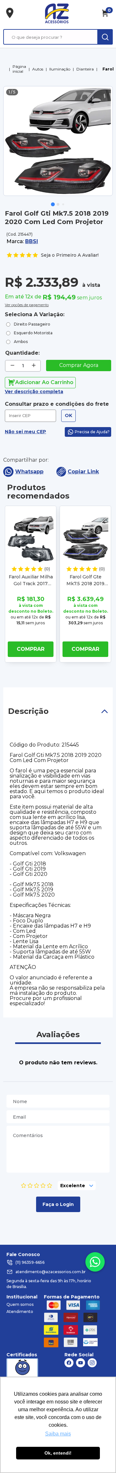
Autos (37, 69)
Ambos (21, 341)
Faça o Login (58, 1204)
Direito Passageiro (32, 324)
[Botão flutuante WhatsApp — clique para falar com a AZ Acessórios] (95, 1262)
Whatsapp (29, 471)
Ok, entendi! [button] (58, 1453)
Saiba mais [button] (58, 1433)
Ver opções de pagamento (27, 304)
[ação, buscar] (105, 37)
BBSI (31, 241)
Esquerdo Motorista (33, 332)
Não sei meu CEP (25, 432)
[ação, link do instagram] (92, 1362)
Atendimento (19, 1311)
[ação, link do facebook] (68, 1362)
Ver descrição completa (34, 391)
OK (68, 415)
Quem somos (20, 1304)
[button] (53, 204)
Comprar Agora (78, 365)
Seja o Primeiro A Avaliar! (70, 255)
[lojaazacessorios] (57, 13)
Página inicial (19, 69)
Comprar (30, 649)
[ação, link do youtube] (80, 1362)
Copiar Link (83, 471)
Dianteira (85, 69)
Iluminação (59, 69)
